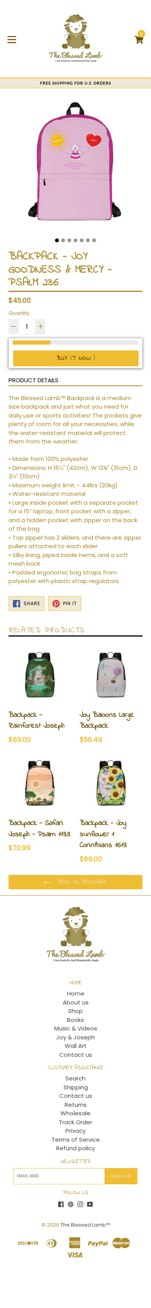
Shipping (75, 1087)
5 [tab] (82, 240)
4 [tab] (75, 240)
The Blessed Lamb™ (85, 1225)
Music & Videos (75, 1028)
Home (75, 993)
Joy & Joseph (75, 1037)
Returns (76, 1105)
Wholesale (75, 1113)
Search (75, 1078)
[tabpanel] (75, 166)
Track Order (75, 1122)
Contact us (75, 1055)
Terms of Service (75, 1139)
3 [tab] (69, 240)
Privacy (75, 1131)
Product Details (33, 380)
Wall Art (76, 1046)
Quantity (19, 313)
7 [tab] (94, 240)
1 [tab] (57, 240)
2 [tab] (63, 240)
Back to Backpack (81, 882)
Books (75, 1020)
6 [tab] (88, 240)
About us (76, 1002)
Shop (75, 1011)
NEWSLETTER (76, 1162)
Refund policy (75, 1148)
